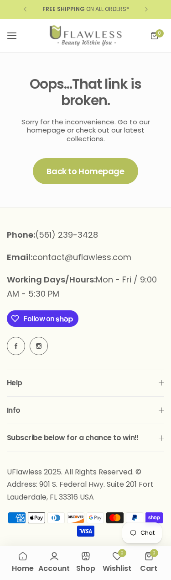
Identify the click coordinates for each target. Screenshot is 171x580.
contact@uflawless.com (81, 257)
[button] (25, 9)
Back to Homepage (85, 171)
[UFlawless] (86, 36)
